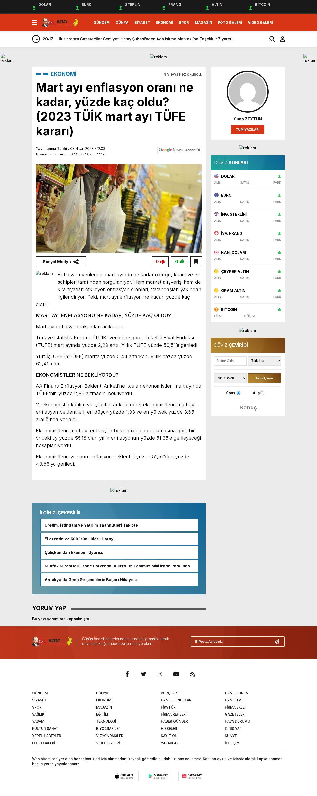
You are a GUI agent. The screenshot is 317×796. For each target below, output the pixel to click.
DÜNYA (122, 22)
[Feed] (192, 674)
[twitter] (143, 674)
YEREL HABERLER (46, 736)
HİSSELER (169, 728)
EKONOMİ (164, 22)
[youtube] (176, 674)
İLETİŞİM (232, 743)
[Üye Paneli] (280, 39)
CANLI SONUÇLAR (176, 700)
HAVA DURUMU (237, 721)
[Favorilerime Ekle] (196, 261)
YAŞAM (38, 721)
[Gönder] (279, 641)
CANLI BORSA (236, 693)
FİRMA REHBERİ (174, 714)
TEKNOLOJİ (106, 721)
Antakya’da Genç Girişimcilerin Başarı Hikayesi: (91, 579)
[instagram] (160, 674)
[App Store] (125, 776)
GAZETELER (235, 714)
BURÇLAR (169, 693)
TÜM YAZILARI (248, 129)
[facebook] (127, 674)
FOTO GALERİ (230, 22)
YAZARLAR (170, 743)
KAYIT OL (169, 736)
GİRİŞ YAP (233, 728)
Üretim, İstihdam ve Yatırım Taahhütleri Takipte (91, 525)
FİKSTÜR (168, 707)
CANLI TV (233, 700)
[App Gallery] (192, 776)
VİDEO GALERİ (260, 22)
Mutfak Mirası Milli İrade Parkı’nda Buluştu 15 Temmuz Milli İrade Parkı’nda (117, 566)
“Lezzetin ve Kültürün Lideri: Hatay (79, 538)
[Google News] (179, 149)
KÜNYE (231, 736)
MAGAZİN (203, 22)
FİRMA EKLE (235, 707)
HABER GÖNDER (174, 721)
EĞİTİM (102, 714)
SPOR (184, 22)
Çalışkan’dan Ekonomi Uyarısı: (74, 552)
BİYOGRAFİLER (108, 728)
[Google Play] (158, 776)
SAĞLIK (38, 714)
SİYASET (142, 22)
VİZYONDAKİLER (109, 736)
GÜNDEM (102, 22)
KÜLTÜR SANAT (45, 728)
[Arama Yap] (270, 39)
